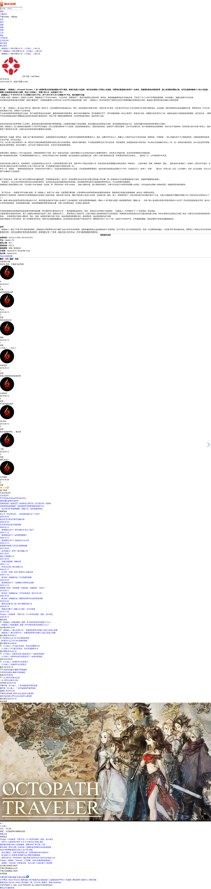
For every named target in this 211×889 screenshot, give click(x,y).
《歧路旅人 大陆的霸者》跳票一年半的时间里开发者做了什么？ (25, 624)
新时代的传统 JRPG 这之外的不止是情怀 (16, 696)
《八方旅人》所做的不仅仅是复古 (13, 664)
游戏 (2, 24)
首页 (2, 19)
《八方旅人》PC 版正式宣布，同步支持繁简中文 (19, 648)
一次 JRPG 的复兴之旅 (9, 680)
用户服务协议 (34, 879)
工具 (2, 32)
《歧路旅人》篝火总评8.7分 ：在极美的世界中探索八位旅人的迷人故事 (28, 632)
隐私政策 (44, 879)
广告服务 (67, 879)
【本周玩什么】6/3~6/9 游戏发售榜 (13, 640)
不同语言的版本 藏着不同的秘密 (12, 672)
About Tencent (14, 879)
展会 (2, 35)
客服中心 (84, 879)
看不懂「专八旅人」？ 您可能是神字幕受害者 (18, 688)
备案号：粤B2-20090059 (51, 882)
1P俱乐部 (3, 38)
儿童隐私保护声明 (56, 879)
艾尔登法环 (4, 40)
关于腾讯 (3, 879)
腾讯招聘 (76, 879)
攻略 (2, 27)
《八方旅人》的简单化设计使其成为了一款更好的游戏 (21, 656)
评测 (2, 30)
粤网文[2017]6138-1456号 (10, 882)
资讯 (2, 22)
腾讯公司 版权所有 (7, 887)
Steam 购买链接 (6, 256)
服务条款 (24, 879)
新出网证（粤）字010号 (31, 882)
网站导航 (92, 879)
